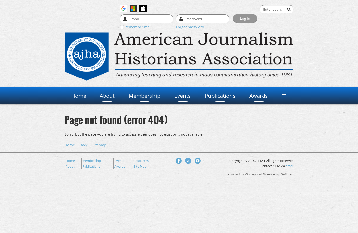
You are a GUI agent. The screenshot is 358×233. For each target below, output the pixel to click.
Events (119, 160)
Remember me (137, 26)
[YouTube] (198, 161)
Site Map (140, 166)
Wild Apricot (253, 174)
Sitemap (99, 144)
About (70, 166)
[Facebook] (179, 161)
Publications (91, 166)
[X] (188, 161)
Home (70, 144)
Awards (119, 166)
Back (84, 144)
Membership (91, 160)
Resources (141, 160)
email (289, 166)
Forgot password (190, 26)
